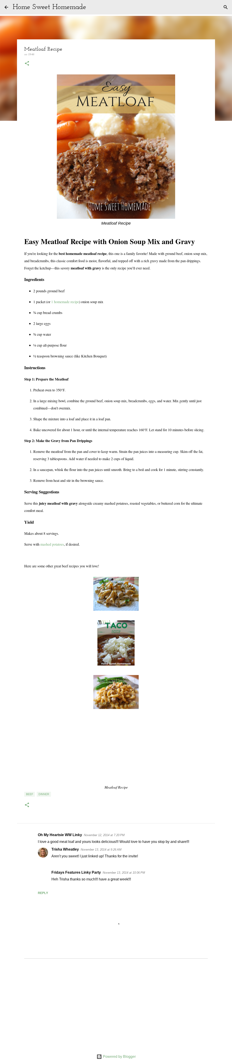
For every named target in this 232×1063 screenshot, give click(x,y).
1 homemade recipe (65, 301)
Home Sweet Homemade (49, 7)
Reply (43, 893)
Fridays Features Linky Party (76, 872)
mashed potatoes (52, 544)
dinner (44, 794)
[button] (27, 64)
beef (29, 794)
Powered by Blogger (119, 1056)
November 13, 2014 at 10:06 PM (124, 872)
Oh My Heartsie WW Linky (60, 835)
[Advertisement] (116, 1008)
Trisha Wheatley (65, 849)
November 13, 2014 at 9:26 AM (101, 849)
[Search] (92, 7)
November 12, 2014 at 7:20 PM (104, 835)
